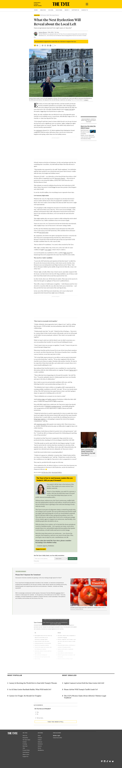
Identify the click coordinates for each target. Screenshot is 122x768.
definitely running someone (53, 406)
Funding (25, 744)
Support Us (75, 10)
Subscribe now (72, 558)
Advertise (25, 746)
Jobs (24, 748)
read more (84, 455)
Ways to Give (26, 754)
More (66, 10)
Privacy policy (36, 561)
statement (39, 130)
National (40, 742)
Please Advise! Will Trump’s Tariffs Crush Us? (81, 689)
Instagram (86, 100)
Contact (25, 742)
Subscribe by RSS (57, 737)
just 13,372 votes (43, 232)
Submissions (26, 752)
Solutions (59, 10)
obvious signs (41, 399)
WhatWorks (41, 750)
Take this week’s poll (55, 722)
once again (48, 249)
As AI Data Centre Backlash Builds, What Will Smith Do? (30, 689)
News (36, 10)
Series (39, 748)
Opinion (40, 746)
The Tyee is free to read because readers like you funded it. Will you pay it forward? (55, 479)
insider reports (52, 399)
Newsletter (25, 737)
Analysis (43, 10)
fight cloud (67, 253)
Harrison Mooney (43, 32)
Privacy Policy (26, 750)
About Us (25, 735)
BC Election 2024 (45, 15)
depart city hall (69, 109)
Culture (50, 10)
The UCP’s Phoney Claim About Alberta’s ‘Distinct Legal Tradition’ (85, 697)
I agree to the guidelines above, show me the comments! (55, 621)
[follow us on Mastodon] (43, 45)
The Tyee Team (26, 739)
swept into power (41, 424)
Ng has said (72, 370)
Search (83, 10)
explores (58, 593)
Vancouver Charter (59, 178)
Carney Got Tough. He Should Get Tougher (25, 696)
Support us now (41, 549)
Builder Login (56, 735)
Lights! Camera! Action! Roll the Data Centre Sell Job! (84, 683)
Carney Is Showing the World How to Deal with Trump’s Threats (33, 683)
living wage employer (40, 419)
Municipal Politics (54, 15)
